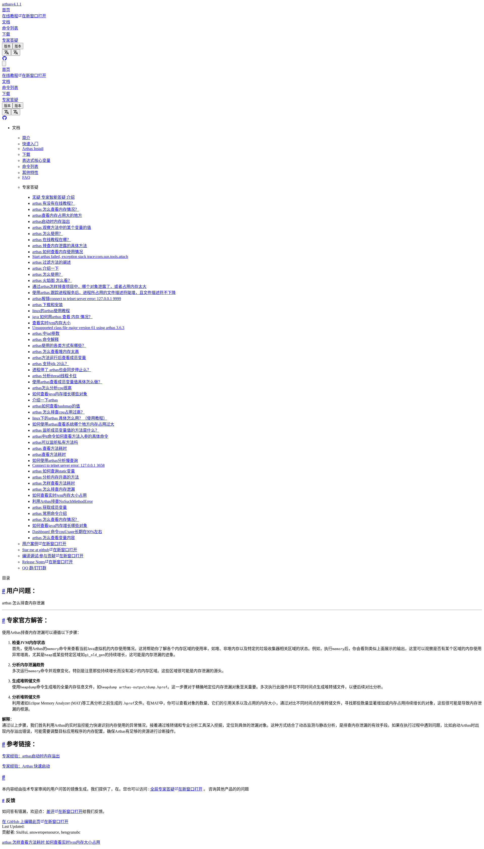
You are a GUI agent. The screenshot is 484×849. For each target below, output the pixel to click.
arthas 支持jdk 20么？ (50, 364)
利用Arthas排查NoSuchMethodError (62, 501)
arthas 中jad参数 (45, 333)
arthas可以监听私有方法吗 (55, 442)
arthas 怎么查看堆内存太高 (55, 351)
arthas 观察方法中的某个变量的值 (61, 227)
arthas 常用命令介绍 (49, 513)
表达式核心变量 (36, 160)
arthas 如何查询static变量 (53, 471)
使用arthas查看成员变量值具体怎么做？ (67, 382)
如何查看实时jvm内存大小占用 (59, 495)
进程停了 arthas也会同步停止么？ (61, 370)
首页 (6, 10)
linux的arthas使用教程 (51, 311)
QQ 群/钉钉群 (34, 568)
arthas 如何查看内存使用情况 (57, 252)
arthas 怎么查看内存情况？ (55, 209)
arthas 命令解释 (45, 339)
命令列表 (10, 28)
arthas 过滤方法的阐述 (51, 262)
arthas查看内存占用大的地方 (57, 215)
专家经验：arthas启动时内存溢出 (31, 756)
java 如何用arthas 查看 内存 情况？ (62, 317)
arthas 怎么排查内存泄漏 (53, 489)
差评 (64, 811)
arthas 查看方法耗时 (49, 448)
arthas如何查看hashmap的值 (56, 406)
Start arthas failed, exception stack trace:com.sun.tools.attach (80, 256)
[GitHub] (4, 58)
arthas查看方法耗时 (49, 454)
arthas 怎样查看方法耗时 (53, 483)
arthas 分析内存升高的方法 (55, 477)
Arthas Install (32, 149)
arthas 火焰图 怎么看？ (52, 280)
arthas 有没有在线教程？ (53, 203)
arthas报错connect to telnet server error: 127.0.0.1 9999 (76, 299)
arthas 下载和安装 (47, 305)
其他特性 (30, 172)
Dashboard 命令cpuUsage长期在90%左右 (67, 532)
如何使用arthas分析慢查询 (55, 460)
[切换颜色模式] (4, 63)
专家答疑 (10, 40)
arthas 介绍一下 (45, 268)
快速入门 (30, 144)
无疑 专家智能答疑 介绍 (53, 197)
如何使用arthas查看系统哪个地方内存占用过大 (73, 424)
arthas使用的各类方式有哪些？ (59, 345)
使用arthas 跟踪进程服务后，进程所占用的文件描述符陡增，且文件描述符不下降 (104, 292)
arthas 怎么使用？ (47, 233)
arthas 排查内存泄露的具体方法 (59, 246)
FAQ (26, 177)
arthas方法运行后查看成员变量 (59, 358)
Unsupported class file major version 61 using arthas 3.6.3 (78, 328)
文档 (6, 22)
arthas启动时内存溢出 (51, 221)
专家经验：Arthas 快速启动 (26, 766)
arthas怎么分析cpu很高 (52, 388)
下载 (6, 34)
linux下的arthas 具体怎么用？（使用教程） (69, 418)
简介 (26, 138)
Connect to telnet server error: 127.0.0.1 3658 (68, 465)
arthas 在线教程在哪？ (51, 240)
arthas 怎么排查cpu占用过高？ (58, 412)
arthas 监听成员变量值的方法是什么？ (65, 430)
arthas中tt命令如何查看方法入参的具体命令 (70, 436)
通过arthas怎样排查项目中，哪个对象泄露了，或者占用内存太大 (89, 286)
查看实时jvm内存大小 (51, 323)
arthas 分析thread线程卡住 (54, 376)
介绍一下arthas (45, 400)
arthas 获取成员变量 (49, 507)
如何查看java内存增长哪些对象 (59, 394)
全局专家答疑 (176, 789)
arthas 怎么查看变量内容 (53, 538)
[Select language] (6, 52)
